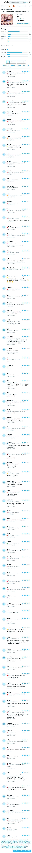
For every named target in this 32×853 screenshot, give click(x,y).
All (8, 62)
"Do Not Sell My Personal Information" (14, 847)
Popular (3, 6)
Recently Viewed (22, 6)
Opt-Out (21, 850)
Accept (15, 850)
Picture (13, 62)
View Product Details (23, 23)
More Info (27, 850)
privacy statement (5, 842)
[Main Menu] (1, 2)
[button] (23, 2)
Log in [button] (26, 2)
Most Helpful (21, 62)
